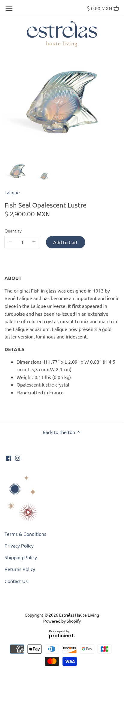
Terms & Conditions (25, 534)
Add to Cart (65, 242)
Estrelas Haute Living (79, 614)
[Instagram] (17, 457)
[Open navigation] (9, 8)
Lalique (12, 192)
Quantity (13, 230)
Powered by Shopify (62, 621)
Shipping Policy (21, 557)
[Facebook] (8, 457)
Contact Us (16, 581)
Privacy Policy (19, 545)
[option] (17, 171)
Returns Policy (20, 569)
